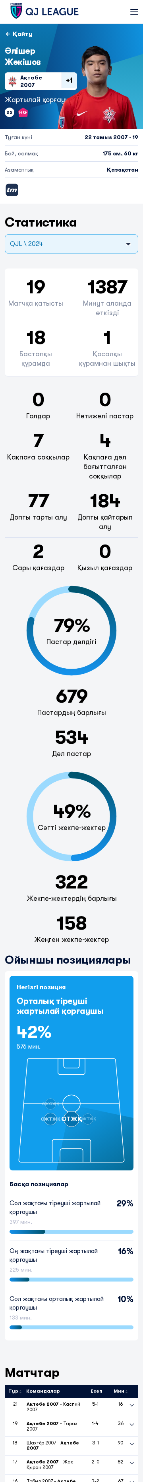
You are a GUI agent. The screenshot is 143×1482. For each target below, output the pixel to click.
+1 (69, 80)
